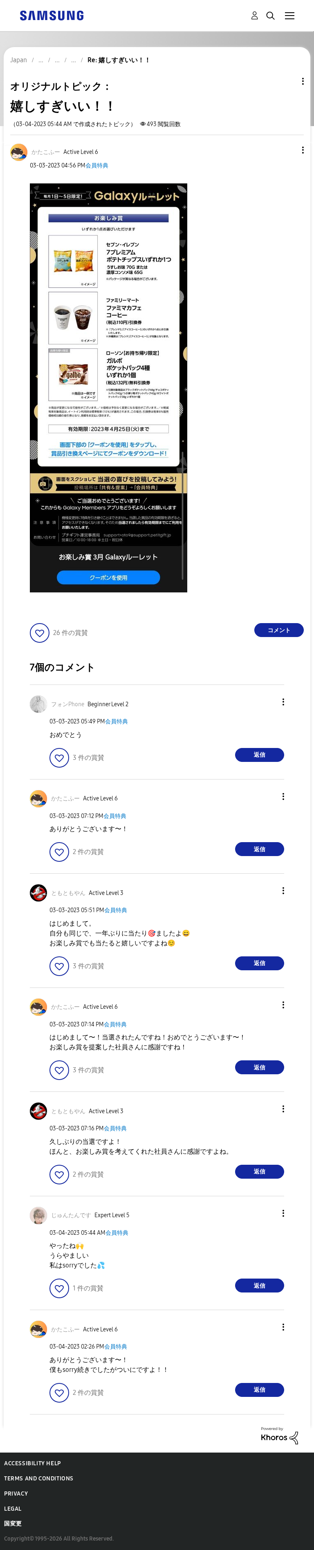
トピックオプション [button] (289, 81)
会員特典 (96, 165)
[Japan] (51, 15)
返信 (259, 754)
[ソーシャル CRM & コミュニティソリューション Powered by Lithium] (279, 1435)
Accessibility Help (32, 1463)
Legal (13, 1508)
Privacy (16, 1493)
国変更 (13, 1523)
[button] (289, 150)
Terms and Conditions (39, 1478)
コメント (279, 630)
